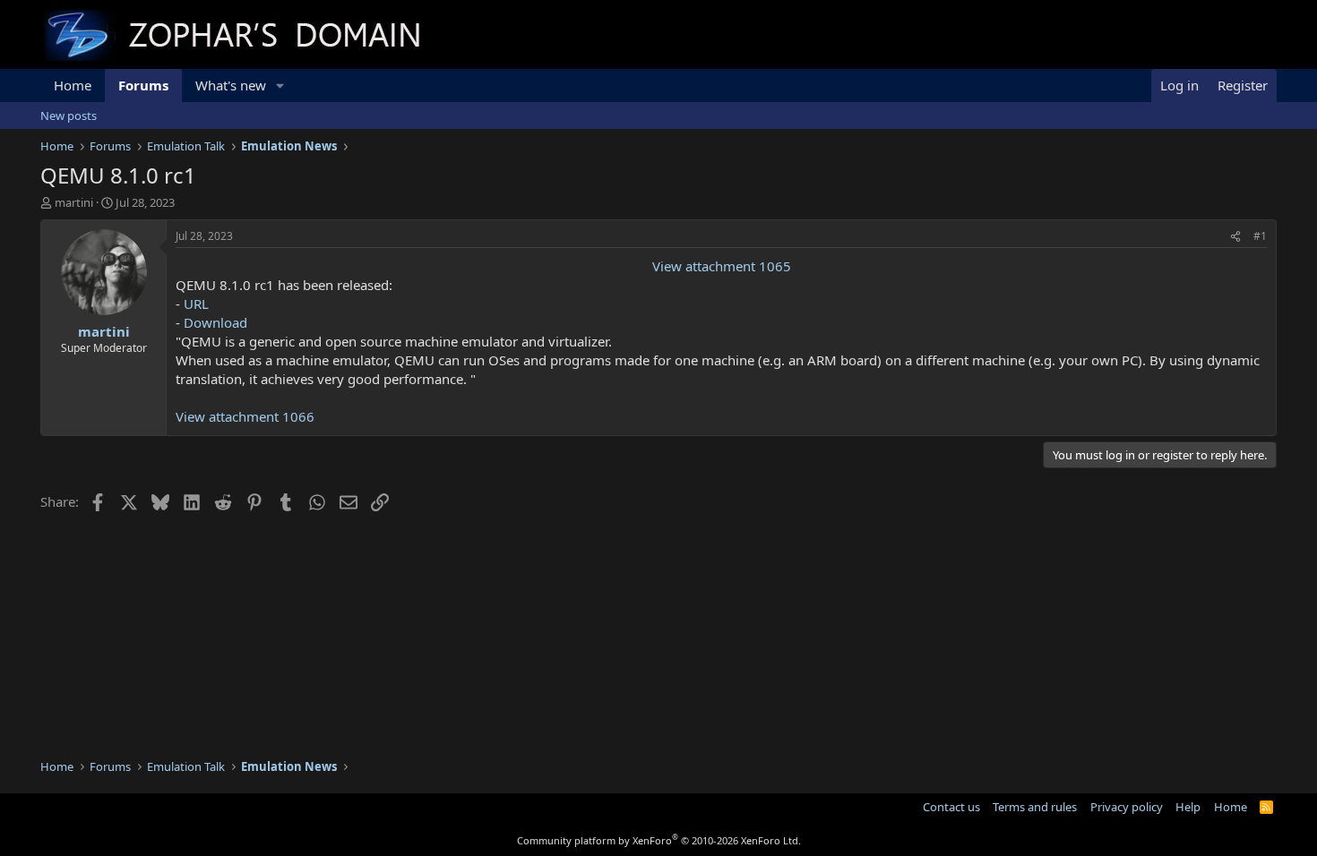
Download (215, 322)
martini (74, 202)
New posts (68, 115)
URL (196, 303)
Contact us (951, 807)
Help (1188, 807)
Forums (143, 85)
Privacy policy (1126, 807)
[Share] (1235, 237)
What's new (230, 85)
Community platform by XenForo (659, 840)
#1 (1260, 236)
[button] (280, 85)
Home (72, 85)
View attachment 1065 (721, 266)
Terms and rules (1035, 807)
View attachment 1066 (245, 416)
